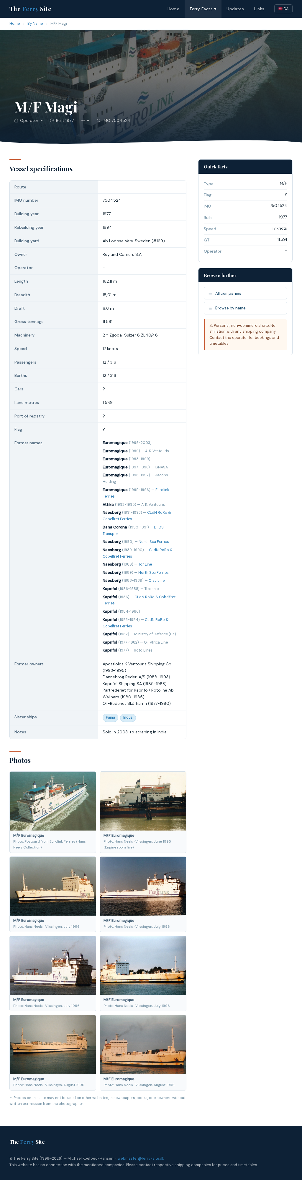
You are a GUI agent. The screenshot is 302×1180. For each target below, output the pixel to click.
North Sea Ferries (154, 541)
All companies (228, 293)
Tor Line (145, 564)
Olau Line (157, 580)
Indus (128, 717)
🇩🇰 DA (283, 8)
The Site (30, 9)
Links (259, 8)
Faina (110, 717)
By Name (35, 23)
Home (174, 8)
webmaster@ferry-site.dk (141, 1158)
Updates (235, 8)
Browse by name (230, 308)
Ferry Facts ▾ (203, 8)
